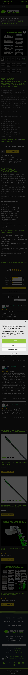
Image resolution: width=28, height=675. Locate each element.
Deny (14, 345)
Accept (14, 341)
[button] (25, 322)
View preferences (14, 349)
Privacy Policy (13, 353)
